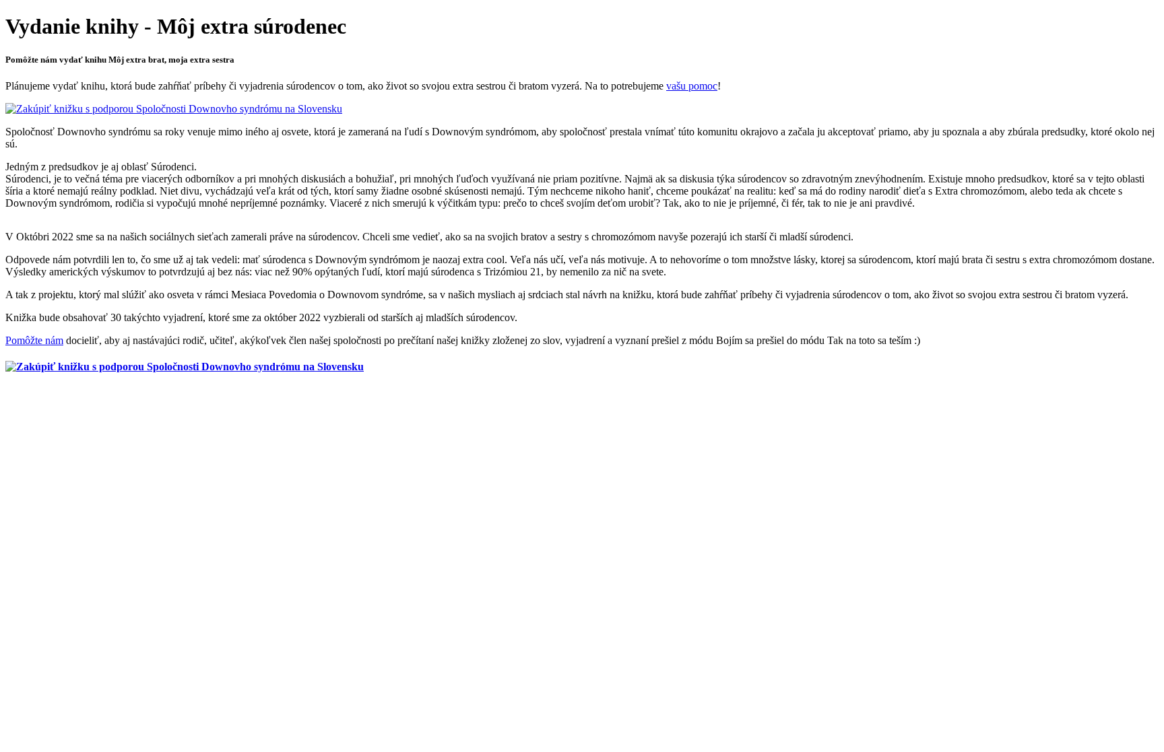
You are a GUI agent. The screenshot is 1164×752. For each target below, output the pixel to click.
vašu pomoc (691, 86)
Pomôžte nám (34, 340)
